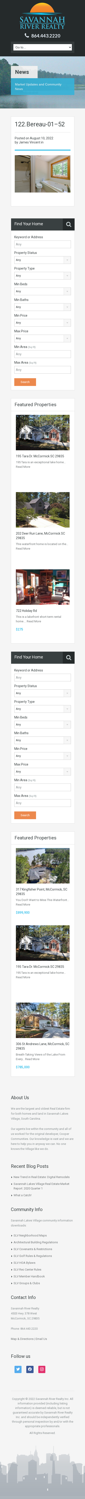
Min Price (20, 315)
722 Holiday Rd (26, 611)
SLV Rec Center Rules (27, 1269)
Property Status (25, 253)
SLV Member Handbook (29, 1276)
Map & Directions (22, 1339)
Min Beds (20, 284)
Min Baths (21, 300)
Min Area (25, 347)
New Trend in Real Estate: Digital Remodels (42, 1177)
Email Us (41, 1339)
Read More (23, 466)
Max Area (25, 362)
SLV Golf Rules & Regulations (33, 1256)
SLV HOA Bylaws (24, 1262)
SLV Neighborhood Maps (30, 1235)
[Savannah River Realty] (42, 16)
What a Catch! (23, 1195)
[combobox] (42, 260)
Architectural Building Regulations (36, 1242)
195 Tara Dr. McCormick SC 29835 (40, 456)
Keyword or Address (28, 237)
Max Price (21, 331)
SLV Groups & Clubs (27, 1283)
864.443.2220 (45, 36)
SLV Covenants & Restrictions (33, 1249)
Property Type (24, 268)
